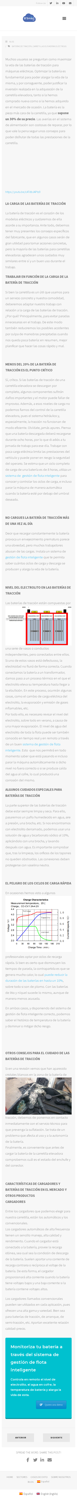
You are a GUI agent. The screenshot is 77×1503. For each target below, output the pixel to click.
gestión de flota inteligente (24, 557)
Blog (11, 41)
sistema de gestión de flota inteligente (32, 476)
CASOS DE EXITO (39, 1477)
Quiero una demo (54, 1404)
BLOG (31, 1481)
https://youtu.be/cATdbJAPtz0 (22, 192)
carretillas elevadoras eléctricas (49, 46)
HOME (10, 1477)
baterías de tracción (22, 46)
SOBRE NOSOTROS (61, 1477)
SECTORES (21, 1477)
